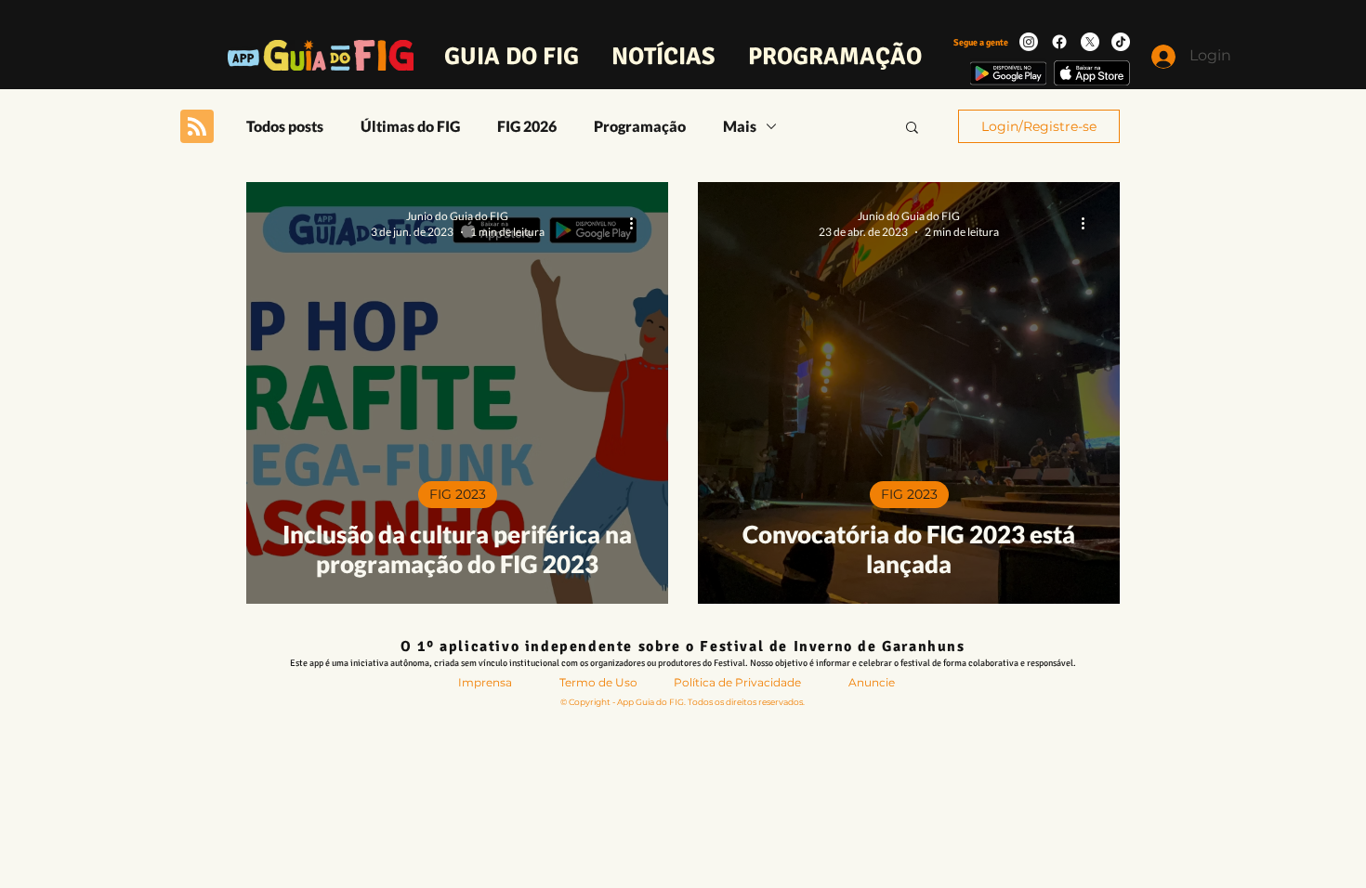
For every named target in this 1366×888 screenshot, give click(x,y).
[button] (912, 128)
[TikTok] (1120, 42)
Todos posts (284, 126)
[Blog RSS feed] (197, 127)
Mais (739, 126)
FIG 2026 (527, 126)
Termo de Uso (598, 682)
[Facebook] (1059, 42)
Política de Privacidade (737, 682)
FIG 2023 (457, 494)
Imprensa (485, 682)
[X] (1090, 42)
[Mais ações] (637, 223)
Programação (640, 126)
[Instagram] (1028, 42)
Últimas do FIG (410, 126)
